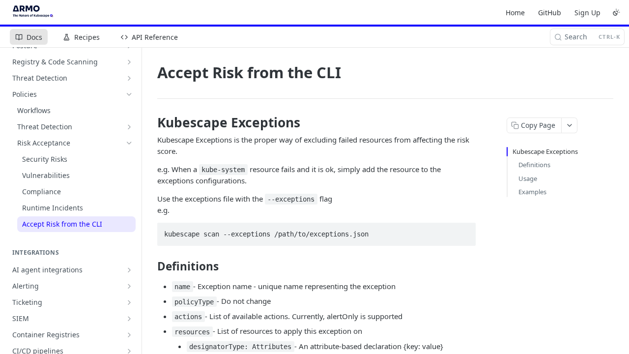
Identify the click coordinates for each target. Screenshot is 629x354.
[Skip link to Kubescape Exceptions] (150, 122)
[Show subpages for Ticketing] (129, 302)
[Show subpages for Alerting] (129, 286)
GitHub (549, 12)
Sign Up (587, 12)
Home (515, 12)
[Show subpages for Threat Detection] (129, 78)
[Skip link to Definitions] (150, 266)
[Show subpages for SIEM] (129, 319)
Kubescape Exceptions (545, 151)
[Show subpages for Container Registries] (129, 335)
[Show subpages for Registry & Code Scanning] (129, 62)
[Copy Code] (464, 231)
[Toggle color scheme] (616, 12)
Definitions (534, 164)
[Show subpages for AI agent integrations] (129, 270)
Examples (532, 191)
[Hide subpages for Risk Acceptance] (129, 143)
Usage (527, 178)
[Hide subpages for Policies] (129, 94)
